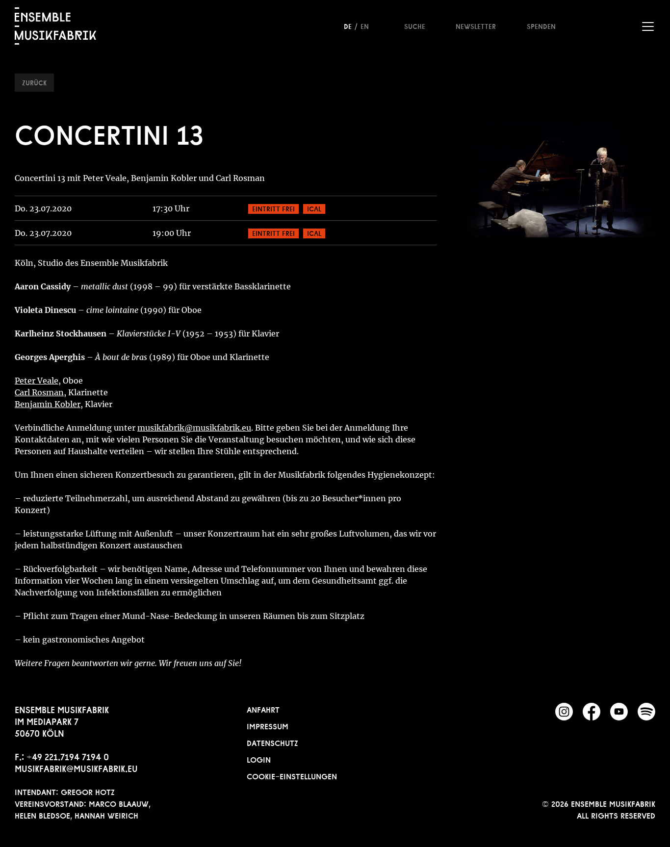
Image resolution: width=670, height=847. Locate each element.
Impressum (267, 725)
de (348, 25)
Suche (414, 25)
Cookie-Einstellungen (292, 775)
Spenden (541, 25)
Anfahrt (263, 709)
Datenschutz (272, 742)
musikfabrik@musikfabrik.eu (76, 767)
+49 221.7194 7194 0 (67, 755)
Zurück (34, 81)
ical (314, 208)
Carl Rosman (39, 392)
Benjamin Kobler (47, 404)
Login (259, 759)
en (365, 25)
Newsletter (476, 25)
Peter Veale (36, 380)
